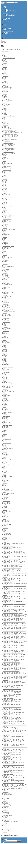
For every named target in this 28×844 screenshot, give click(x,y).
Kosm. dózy (6, 222)
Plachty (5, 356)
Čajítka (5, 67)
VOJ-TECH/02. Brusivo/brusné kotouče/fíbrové (14, 552)
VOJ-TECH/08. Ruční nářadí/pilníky (11, 663)
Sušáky (5, 481)
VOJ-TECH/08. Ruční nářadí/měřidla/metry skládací (15, 641)
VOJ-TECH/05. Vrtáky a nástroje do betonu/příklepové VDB (11, 571)
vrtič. (4, 790)
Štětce (4, 468)
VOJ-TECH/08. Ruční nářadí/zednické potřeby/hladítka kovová (12, 689)
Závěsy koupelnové (7, 815)
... (3, 54)
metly (4, 280)
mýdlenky (5, 304)
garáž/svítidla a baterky (8, 152)
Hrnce (4, 162)
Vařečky (5, 529)
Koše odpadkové (7, 216)
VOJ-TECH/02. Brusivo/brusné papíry (12, 559)
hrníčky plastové (7, 166)
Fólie (4, 122)
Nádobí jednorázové (8, 309)
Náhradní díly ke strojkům (9, 311)
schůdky (5, 431)
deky (4, 90)
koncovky (5, 202)
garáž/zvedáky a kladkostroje (10, 153)
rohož (4, 413)
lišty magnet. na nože (8, 257)
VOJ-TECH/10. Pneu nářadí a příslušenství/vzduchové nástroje (10, 728)
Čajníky (5, 68)
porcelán (5, 378)
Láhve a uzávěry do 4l (8, 246)
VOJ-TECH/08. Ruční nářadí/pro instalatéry (13, 665)
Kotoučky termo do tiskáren (9, 229)
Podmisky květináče (8, 367)
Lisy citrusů (6, 258)
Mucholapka (6, 302)
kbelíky (5, 188)
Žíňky (4, 825)
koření (4, 208)
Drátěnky (5, 105)
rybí (4, 421)
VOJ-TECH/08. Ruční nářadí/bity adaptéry (13, 613)
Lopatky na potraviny (8, 262)
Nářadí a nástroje (10, 14)
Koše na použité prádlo (8, 215)
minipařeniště (6, 283)
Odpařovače (6, 334)
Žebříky (5, 823)
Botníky (5, 63)
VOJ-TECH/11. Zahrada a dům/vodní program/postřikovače (12, 758)
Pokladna (5, 32)
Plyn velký (5, 363)
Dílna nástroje (6, 98)
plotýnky (5, 362)
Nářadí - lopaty (6, 314)
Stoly (4, 474)
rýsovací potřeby (7, 422)
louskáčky (5, 264)
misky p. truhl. (6, 287)
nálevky (5, 313)
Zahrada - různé (7, 802)
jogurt (4, 175)
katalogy (5, 185)
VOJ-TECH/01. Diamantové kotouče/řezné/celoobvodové (12, 545)
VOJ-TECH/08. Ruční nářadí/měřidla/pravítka (13, 650)
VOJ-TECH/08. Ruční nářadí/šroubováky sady (14, 677)
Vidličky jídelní (6, 538)
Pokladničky (6, 371)
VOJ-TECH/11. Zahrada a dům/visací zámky (13, 750)
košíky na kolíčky (7, 219)
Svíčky (5, 483)
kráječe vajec (6, 234)
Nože (4, 319)
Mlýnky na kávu (7, 296)
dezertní (5, 94)
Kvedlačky (5, 243)
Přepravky (5, 389)
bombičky (5, 61)
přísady (5, 394)
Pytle (4, 403)
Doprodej (5, 101)
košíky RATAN (7, 221)
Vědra (4, 531)
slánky (4, 450)
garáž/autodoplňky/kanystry (9, 128)
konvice (5, 204)
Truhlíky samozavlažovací (9, 508)
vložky (5, 542)
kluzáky (5, 195)
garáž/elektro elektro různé (9, 131)
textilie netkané (6, 501)
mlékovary (5, 293)
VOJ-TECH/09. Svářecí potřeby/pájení (12, 718)
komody (5, 199)
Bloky (4, 59)
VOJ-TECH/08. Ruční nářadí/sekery (11, 671)
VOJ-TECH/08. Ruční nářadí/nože (11, 660)
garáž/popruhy (6, 146)
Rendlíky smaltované (8, 412)
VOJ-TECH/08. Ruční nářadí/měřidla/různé (13, 651)
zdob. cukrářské (7, 819)
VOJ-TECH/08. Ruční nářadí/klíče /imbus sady (14, 636)
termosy (5, 499)
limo (4, 256)
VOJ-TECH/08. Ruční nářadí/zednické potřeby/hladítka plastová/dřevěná (12, 692)
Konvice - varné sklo (8, 206)
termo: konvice (6, 495)
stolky (4, 472)
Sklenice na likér (7, 441)
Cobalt (4, 81)
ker (4, 190)
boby (4, 60)
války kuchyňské (7, 524)
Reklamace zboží (10, 10)
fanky (4, 118)
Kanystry (5, 180)
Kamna (5, 179)
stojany (5, 471)
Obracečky (5, 327)
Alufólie (5, 56)
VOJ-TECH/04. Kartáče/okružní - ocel (12, 568)
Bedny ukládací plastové (9, 58)
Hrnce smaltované (7, 163)
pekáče (5, 351)
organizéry (5, 338)
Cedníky (5, 69)
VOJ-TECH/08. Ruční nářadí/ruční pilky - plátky (14, 668)
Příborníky (5, 390)
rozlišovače (6, 414)
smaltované (6, 454)
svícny (4, 484)
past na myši (6, 350)
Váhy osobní (6, 521)
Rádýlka (5, 404)
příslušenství (6, 396)
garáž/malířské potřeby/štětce (10, 134)
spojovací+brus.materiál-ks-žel (10, 465)
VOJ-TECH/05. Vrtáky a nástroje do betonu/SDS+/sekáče (11, 581)
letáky (4, 252)
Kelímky (5, 189)
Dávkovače (6, 86)
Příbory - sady (6, 392)
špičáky (5, 462)
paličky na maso (7, 342)
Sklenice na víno (7, 443)
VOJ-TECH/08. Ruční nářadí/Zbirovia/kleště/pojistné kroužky (12, 687)
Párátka (5, 349)
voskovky (5, 789)
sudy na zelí (6, 480)
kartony (5, 184)
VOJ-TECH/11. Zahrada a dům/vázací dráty (13, 749)
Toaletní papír (6, 503)
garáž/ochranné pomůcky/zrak (10, 139)
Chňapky (5, 77)
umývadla (5, 516)
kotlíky (5, 226)
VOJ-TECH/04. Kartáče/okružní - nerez (12, 566)
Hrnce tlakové (6, 164)
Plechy (5, 359)
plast (4, 358)
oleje (4, 336)
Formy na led (6, 127)
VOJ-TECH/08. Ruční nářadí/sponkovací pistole (14, 672)
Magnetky (5, 273)
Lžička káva (6, 270)
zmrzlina (5, 826)
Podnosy (5, 368)
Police (4, 373)
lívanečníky (6, 260)
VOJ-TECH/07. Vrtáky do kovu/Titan (12, 610)
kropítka (5, 237)
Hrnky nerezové (7, 170)
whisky (5, 799)
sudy (4, 479)
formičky (5, 125)
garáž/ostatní (6, 140)
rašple (4, 407)
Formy (4, 126)
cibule (4, 78)
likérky (5, 255)
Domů (4, 6)
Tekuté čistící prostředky (9, 493)
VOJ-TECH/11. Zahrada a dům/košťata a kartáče (14, 740)
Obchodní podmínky (11, 11)
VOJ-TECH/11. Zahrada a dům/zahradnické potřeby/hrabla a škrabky (13, 765)
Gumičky (5, 154)
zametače (5, 803)
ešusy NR (5, 117)
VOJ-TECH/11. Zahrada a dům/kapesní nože (13, 739)
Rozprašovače (6, 416)
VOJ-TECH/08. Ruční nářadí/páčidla (11, 662)
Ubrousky (5, 513)
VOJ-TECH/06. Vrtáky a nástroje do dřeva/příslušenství (11, 597)
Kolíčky (5, 198)
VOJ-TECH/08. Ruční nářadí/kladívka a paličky (14, 622)
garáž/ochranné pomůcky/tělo (10, 137)
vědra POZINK (7, 533)
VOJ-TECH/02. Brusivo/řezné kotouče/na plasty (14, 564)
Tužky (7, 830)
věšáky (5, 535)
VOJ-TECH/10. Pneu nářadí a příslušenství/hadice (14, 723)
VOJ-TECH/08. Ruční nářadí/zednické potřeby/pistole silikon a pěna (12, 707)
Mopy (4, 297)
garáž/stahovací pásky (8, 150)
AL (4, 55)
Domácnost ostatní (7, 100)
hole (4, 159)
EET (7, 9)
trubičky (5, 506)
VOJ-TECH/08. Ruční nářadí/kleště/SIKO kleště (14, 633)
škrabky (5, 447)
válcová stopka (6, 522)
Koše (4, 212)
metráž (4, 282)
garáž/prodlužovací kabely (9, 148)
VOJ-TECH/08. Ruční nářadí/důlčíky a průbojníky (15, 616)
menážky (5, 279)
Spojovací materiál (10, 15)
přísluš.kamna (6, 395)
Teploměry (5, 494)
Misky (4, 286)
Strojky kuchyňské (7, 476)
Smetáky (5, 457)
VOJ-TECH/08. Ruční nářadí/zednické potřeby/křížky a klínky (12, 697)
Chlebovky (5, 76)
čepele (4, 72)
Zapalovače (6, 806)
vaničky (5, 526)
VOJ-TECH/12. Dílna (8, 779)
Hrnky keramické (7, 168)
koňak (4, 201)
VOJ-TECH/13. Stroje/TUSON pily (11, 786)
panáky (5, 343)
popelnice (5, 376)
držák (4, 108)
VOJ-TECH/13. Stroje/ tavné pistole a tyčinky (13, 780)
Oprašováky (6, 337)
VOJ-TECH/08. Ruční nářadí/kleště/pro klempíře (14, 631)
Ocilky (5, 329)
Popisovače (8, 99)
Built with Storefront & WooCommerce (9, 835)
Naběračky (5, 306)
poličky (5, 374)
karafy (4, 181)
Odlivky (5, 332)
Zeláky (5, 824)
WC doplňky (6, 798)
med (4, 278)
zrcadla (5, 832)
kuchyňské (5, 242)
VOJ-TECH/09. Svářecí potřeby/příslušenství (13, 720)
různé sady (5, 419)
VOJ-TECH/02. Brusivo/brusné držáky (12, 550)
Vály (4, 525)
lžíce (4, 265)
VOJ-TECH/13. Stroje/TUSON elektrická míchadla (15, 784)
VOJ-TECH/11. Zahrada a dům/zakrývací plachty (14, 777)
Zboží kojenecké (7, 817)
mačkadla (5, 271)
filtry (4, 119)
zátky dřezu (6, 812)
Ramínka (5, 405)
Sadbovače (5, 426)
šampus (5, 428)
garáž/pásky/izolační (8, 143)
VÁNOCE (5, 528)
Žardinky (5, 807)
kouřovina (5, 230)
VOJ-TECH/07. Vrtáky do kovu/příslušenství (13, 609)
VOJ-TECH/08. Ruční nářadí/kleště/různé (13, 632)
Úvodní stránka (6, 22)
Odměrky (5, 333)
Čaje (4, 65)
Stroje (4, 475)
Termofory (5, 497)
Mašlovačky (6, 277)
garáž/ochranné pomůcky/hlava (10, 135)
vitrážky (5, 539)
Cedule (5, 70)
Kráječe (5, 233)
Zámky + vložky (7, 805)
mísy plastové (6, 291)
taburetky (5, 486)
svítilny (5, 485)
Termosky (5, 498)
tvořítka (5, 510)
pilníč (4, 354)
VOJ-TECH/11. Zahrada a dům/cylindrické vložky (14, 730)
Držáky (5, 109)
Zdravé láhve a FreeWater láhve (10, 821)
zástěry (5, 811)
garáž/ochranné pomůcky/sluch (10, 136)
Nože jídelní (6, 320)
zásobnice (5, 808)
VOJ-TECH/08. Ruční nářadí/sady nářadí (12, 669)
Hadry (4, 157)
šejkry (4, 432)
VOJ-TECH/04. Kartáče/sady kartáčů (12, 569)
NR (4, 323)
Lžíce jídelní (6, 268)
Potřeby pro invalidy (8, 383)
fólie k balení (6, 123)
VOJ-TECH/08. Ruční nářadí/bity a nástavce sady (14, 611)
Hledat (16, 2)
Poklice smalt (6, 372)
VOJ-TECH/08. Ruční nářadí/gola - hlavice (13, 618)
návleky (5, 316)
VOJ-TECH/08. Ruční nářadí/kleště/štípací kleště (14, 635)
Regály (5, 408)
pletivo (5, 360)
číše (4, 79)
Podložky (5, 365)
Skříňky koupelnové (8, 448)
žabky (4, 801)
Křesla (4, 235)
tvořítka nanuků (7, 511)
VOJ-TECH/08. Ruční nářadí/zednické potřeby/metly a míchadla (12, 700)
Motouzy (5, 300)
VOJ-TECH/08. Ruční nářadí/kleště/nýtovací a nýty (15, 627)
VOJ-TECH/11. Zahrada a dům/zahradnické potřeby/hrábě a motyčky (13, 763)
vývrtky (5, 797)
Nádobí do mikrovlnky (8, 307)
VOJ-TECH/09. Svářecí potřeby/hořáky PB (13, 717)
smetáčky (5, 456)
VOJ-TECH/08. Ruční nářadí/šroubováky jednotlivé (15, 676)
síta (4, 436)
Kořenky (5, 210)
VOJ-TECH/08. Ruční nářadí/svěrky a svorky (13, 685)
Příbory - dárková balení (8, 391)
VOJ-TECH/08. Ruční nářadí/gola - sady (12, 620)
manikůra (5, 274)
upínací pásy (6, 517)
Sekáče (5, 434)
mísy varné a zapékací (8, 292)
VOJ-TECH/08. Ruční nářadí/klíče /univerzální (14, 640)
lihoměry (5, 253)
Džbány (5, 113)
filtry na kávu (6, 121)
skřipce (5, 449)
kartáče (5, 183)
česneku (5, 73)
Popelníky (5, 377)
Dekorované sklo (7, 89)
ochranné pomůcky (7, 328)
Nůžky (5, 324)
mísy (4, 288)
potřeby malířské (7, 382)
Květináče (5, 244)
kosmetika (5, 224)
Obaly (4, 325)
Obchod (5, 19)
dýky (4, 112)
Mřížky (5, 301)
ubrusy (5, 515)
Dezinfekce (6, 95)
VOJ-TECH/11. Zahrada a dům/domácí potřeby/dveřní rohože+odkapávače (12, 732)
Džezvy (5, 114)
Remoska (5, 409)
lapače (4, 251)
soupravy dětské (7, 459)
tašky (4, 492)
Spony (4, 466)
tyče (4, 512)
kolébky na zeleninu (8, 197)
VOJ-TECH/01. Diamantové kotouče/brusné (13, 543)
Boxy (4, 64)
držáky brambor (7, 110)
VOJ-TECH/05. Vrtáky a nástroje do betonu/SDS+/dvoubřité (11, 579)
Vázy (4, 530)
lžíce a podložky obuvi (8, 266)
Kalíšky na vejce (7, 177)
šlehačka (5, 453)
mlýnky (5, 295)
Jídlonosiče (5, 173)
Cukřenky (5, 82)
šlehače (5, 452)
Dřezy (4, 107)
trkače (4, 504)
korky (4, 211)
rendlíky (5, 410)
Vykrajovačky (6, 793)
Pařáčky (5, 346)
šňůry (4, 458)
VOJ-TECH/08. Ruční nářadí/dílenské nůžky (13, 615)
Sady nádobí (6, 427)
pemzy (4, 352)
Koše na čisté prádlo (8, 213)
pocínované (6, 364)
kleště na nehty (6, 194)
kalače (4, 176)
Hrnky (4, 167)
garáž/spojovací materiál (8, 149)
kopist (4, 207)
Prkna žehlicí (6, 400)
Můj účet (5, 27)
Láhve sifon (6, 248)
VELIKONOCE (7, 534)
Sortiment (5, 13)
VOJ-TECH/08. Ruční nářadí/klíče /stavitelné (13, 638)
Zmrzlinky (5, 828)
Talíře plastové (6, 489)
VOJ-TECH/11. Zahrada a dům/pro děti (12, 745)
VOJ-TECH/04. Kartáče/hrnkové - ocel (12, 565)
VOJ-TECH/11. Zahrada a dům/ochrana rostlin (14, 744)
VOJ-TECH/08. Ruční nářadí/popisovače (12, 664)
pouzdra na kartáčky (8, 386)
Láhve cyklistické (7, 247)
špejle (4, 461)
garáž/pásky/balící (7, 141)
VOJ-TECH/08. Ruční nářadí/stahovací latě (13, 681)
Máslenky (5, 275)
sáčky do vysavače (7, 425)
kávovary (5, 186)
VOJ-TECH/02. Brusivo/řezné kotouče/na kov (14, 561)
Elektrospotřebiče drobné (9, 116)
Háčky (4, 155)
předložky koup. (7, 387)
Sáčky (4, 423)
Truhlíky (5, 507)
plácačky (5, 355)
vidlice (4, 537)
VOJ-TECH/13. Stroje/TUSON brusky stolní (13, 783)
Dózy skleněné (6, 104)
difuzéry (5, 96)
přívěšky (5, 398)
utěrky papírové (7, 520)
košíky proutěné (7, 220)
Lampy (5, 249)
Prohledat (5, 839)
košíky (4, 217)
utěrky (4, 519)
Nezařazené (6, 318)
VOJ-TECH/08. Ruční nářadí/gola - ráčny (13, 619)
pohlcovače (6, 369)
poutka (5, 385)
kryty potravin (6, 240)
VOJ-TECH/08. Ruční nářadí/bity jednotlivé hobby (15, 614)
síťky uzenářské (7, 439)
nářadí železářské (7, 315)
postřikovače (6, 380)
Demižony (5, 91)
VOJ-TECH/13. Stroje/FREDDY (11, 781)
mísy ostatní (6, 289)
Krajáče (5, 231)
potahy (5, 381)
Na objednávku (6, 305)
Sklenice (5, 440)
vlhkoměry (5, 541)
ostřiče (4, 340)
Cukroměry (6, 83)
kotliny (5, 228)
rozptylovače (6, 417)
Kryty (4, 239)
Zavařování (6, 814)
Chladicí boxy (6, 74)
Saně (4, 430)
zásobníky (5, 810)
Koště (4, 225)
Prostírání (5, 401)
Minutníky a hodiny (7, 284)
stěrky (4, 467)
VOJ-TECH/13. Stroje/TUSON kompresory (13, 785)
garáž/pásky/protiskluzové (9, 144)
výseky (5, 795)
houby (4, 161)
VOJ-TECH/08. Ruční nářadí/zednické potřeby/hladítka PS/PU (12, 695)
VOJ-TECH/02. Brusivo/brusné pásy (11, 560)
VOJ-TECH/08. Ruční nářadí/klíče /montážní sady (14, 637)
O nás (4, 8)
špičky (4, 463)
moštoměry (5, 298)
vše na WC (5, 792)
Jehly (4, 172)
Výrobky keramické (7, 794)
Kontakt (5, 17)
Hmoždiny (5, 158)
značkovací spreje (7, 829)
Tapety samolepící (7, 490)
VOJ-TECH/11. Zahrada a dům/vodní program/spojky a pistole (12, 760)
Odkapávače (6, 331)
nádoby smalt (6, 310)
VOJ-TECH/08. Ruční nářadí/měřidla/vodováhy (14, 659)
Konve (5, 203)
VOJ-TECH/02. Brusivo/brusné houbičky (12, 551)
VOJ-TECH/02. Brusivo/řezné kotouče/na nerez (14, 562)
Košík (4, 25)
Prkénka (5, 399)
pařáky (5, 347)
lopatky (5, 261)
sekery (4, 435)
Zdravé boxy (6, 820)
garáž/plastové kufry (8, 145)
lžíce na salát (6, 269)
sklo (4, 444)
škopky (5, 445)
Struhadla (5, 477)
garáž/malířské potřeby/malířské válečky (12, 132)
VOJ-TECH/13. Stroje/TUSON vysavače (12, 788)
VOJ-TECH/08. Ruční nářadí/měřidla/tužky (13, 653)
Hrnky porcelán (7, 171)
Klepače (5, 192)
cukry (4, 85)
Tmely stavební (6, 502)
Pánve (4, 345)
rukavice (5, 418)
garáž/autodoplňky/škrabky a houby (11, 130)
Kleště (4, 193)
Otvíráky (5, 341)
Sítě (4, 437)
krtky (4, 238)
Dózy (4, 103)
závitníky (5, 816)
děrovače (5, 92)
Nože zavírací (6, 322)
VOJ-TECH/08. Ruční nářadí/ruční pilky (12, 667)
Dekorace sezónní (7, 87)
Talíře (4, 488)
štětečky (5, 470)
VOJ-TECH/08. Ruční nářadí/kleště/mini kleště (14, 626)
